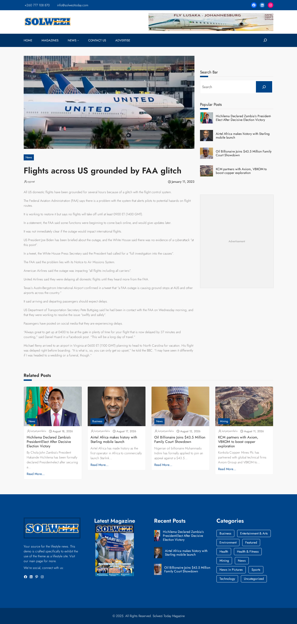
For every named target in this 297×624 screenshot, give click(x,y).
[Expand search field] (265, 40)
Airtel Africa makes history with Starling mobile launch (243, 136)
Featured (251, 542)
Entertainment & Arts (254, 533)
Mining (224, 421)
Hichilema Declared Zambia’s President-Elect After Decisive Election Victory (243, 118)
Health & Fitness (248, 551)
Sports (256, 569)
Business (97, 421)
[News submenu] (78, 40)
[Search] (264, 87)
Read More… (36, 473)
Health (224, 551)
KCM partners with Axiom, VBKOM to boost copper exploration (241, 171)
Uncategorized (254, 578)
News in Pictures (231, 569)
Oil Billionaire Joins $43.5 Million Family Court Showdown (243, 153)
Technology (227, 578)
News (29, 157)
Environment (228, 542)
